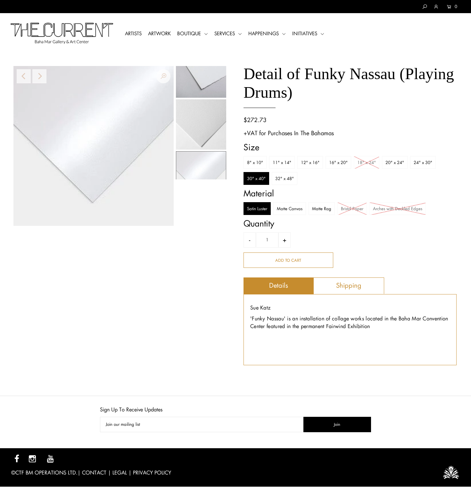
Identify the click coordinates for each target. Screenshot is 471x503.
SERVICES (225, 33)
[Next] (39, 76)
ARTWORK (159, 33)
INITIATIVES (305, 33)
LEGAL (119, 472)
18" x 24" (366, 162)
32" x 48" (284, 178)
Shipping (348, 285)
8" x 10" (255, 162)
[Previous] (24, 76)
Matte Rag (321, 208)
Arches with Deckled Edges (397, 208)
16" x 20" (338, 162)
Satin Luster (257, 208)
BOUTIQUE (189, 33)
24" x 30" (423, 162)
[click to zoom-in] (163, 76)
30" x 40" (256, 178)
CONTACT (94, 472)
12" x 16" (310, 162)
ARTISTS (133, 33)
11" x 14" (282, 162)
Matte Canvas (289, 208)
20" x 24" (394, 162)
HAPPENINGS (264, 33)
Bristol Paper (352, 208)
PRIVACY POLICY (152, 472)
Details (278, 285)
